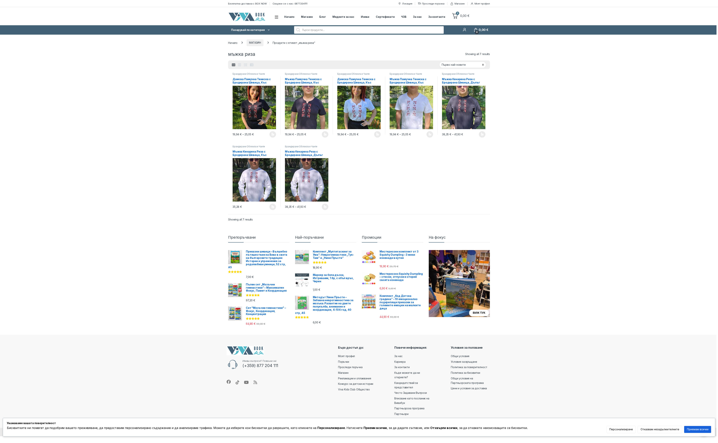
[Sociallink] (229, 382)
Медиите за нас (343, 16)
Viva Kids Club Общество (354, 389)
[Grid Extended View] (239, 65)
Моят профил (482, 3)
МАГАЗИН (255, 42)
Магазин (460, 3)
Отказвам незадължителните (660, 429)
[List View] (245, 65)
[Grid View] (233, 65)
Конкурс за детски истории (355, 383)
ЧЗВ (403, 16)
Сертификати (385, 16)
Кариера (399, 361)
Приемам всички (697, 429)
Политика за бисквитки (465, 372)
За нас (417, 16)
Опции (272, 134)
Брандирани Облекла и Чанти (249, 73)
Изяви (365, 16)
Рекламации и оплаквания (354, 378)
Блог (322, 16)
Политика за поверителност (469, 367)
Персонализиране (621, 429)
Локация (407, 3)
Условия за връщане (464, 361)
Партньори (401, 413)
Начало (289, 16)
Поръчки (343, 361)
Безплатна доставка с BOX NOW (247, 3)
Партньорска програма (409, 408)
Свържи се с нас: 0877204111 (290, 3)
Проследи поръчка (433, 3)
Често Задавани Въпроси (410, 392)
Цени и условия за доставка (469, 388)
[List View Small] (251, 65)
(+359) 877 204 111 (260, 365)
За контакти (436, 16)
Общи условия (460, 356)
